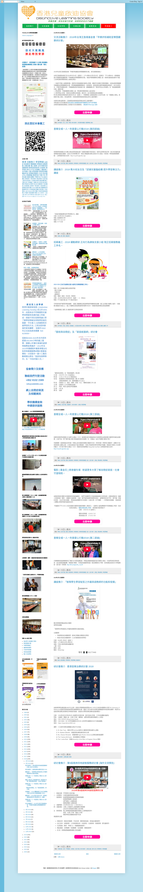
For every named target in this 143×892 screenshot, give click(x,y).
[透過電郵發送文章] (58, 120)
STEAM (28, 196)
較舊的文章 (117, 854)
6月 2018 (28, 817)
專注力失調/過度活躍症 (32, 189)
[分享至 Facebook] (68, 120)
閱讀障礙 (43, 187)
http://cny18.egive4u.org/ (61, 449)
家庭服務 (31, 193)
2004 (25, 724)
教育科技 (36, 175)
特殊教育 (76, 163)
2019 (25, 834)
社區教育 (42, 168)
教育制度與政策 (34, 168)
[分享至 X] (66, 120)
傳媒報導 (33, 164)
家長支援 (89, 849)
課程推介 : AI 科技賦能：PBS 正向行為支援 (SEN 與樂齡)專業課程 (39, 253)
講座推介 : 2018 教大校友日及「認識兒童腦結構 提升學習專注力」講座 (36, 796)
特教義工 (30, 182)
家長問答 (43, 186)
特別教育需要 (81, 122)
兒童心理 (59, 236)
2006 (25, 729)
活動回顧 (27, 166)
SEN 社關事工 (41, 193)
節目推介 (37, 186)
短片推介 (92, 163)
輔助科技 (25, 173)
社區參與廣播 (42, 191)
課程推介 (27, 179)
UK (31, 196)
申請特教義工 (27, 645)
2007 (25, 732)
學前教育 (100, 163)
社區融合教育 (78, 325)
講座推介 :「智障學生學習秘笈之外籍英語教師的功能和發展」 (85, 582)
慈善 (96, 163)
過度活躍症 (30, 177)
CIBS (26, 191)
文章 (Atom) (61, 857)
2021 (25, 839)
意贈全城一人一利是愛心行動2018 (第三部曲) (77, 414)
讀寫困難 (41, 180)
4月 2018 (28, 812)
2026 (25, 852)
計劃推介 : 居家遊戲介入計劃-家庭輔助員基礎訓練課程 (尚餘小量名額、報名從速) (34, 64)
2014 (25, 749)
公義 (23, 180)
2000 (25, 715)
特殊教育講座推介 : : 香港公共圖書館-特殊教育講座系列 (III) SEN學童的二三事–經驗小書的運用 (39, 285)
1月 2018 (28, 761)
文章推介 (32, 186)
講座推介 (68, 236)
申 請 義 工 (108, 26)
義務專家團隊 (27, 647)
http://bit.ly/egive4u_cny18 (75, 564)
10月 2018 (28, 827)
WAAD (30, 191)
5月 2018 (28, 814)
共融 (64, 325)
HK (25, 196)
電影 (36, 191)
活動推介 (69, 404)
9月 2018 (28, 824)
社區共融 (64, 404)
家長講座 (62, 660)
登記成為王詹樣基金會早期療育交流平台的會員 (82, 102)
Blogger (94, 868)
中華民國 (59, 849)
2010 (25, 739)
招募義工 (72, 325)
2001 (25, 717)
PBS (44, 175)
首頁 (87, 854)
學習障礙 (105, 163)
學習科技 (27, 184)
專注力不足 (31, 169)
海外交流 (94, 849)
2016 (25, 754)
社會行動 (62, 163)
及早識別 (59, 122)
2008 (25, 734)
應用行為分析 (34, 184)
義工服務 (100, 325)
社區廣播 (26, 186)
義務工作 (105, 325)
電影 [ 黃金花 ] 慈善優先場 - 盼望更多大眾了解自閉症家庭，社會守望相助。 (36, 780)
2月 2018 (28, 763)
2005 (25, 727)
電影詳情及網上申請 (85, 508)
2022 (25, 842)
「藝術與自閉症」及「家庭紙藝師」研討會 (75, 332)
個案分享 (34, 196)
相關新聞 (25, 168)
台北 (64, 122)
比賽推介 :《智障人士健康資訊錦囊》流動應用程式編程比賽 (39, 243)
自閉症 (67, 325)
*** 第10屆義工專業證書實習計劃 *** (32, 427)
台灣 (67, 122)
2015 (25, 751)
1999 (25, 712)
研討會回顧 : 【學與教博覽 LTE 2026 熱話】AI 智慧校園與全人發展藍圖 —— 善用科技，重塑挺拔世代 (39, 207)
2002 (25, 720)
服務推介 (40, 184)
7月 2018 (28, 819)
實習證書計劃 (27, 643)
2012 (25, 744)
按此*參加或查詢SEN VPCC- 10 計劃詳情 (33, 429)
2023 (25, 844)
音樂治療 (66, 757)
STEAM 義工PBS (41, 196)
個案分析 (36, 182)
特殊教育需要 (33, 173)
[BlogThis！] (64, 120)
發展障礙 (87, 122)
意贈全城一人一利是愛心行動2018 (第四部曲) (77, 129)
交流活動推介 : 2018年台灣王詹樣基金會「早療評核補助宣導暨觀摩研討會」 (36, 805)
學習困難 (35, 171)
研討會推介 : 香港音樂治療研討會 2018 (73, 666)
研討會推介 (74, 122)
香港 (67, 163)
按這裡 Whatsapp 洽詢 (90, 104)
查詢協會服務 (27, 652)
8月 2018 (28, 822)
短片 (88, 163)
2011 (25, 741)
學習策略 (39, 179)
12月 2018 (28, 831)
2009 (25, 737)
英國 (35, 193)
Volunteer (42, 194)
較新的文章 (57, 854)
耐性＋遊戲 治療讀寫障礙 (31, 267)
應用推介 (41, 189)
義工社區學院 (27, 654)
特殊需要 (104, 849)
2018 (25, 759)
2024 (25, 847)
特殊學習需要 (82, 163)
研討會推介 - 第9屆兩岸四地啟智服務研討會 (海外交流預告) (84, 763)
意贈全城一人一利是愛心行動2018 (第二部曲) (77, 538)
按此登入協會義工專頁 (30, 641)
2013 (25, 746)
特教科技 (32, 194)
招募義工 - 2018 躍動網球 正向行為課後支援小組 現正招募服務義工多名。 (36, 792)
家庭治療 (37, 194)
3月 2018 (28, 809)
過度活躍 (28, 187)
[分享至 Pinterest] (70, 120)
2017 (25, 756)
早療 (70, 122)
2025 (25, 849)
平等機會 (68, 849)
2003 (25, 722)
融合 (92, 122)
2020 (25, 837)
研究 (33, 191)
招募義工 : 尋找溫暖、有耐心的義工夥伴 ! (39, 224)
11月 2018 (28, 829)
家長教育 (71, 163)
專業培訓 (44, 166)
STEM (33, 187)
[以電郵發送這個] (62, 120)
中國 (40, 175)
